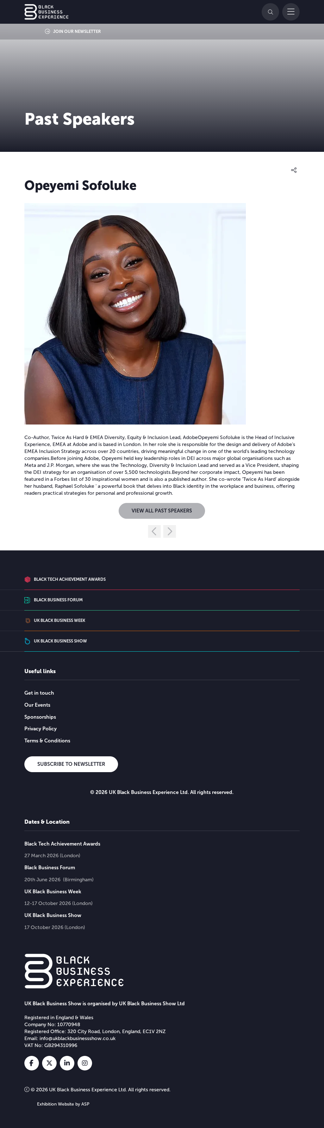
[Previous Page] (154, 531)
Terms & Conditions (47, 740)
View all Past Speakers (162, 510)
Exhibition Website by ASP (63, 1104)
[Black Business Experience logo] (46, 12)
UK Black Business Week (52, 891)
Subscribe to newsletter (71, 764)
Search (270, 12)
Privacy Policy (40, 728)
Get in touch (39, 693)
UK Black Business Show (52, 915)
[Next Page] (169, 531)
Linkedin (67, 1063)
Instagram (85, 1063)
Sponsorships (40, 717)
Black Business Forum (49, 867)
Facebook (31, 1063)
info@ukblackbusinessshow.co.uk (77, 1038)
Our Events (37, 705)
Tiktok (102, 1063)
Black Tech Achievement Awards (62, 843)
